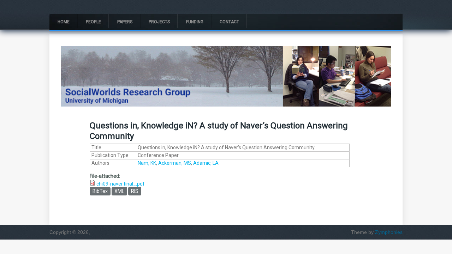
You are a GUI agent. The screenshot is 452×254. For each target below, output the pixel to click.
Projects (159, 21)
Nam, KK (147, 163)
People (93, 21)
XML (119, 191)
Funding (194, 21)
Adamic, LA (206, 163)
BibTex (100, 191)
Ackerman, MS (174, 163)
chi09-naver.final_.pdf (120, 184)
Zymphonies (389, 232)
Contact (229, 21)
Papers (124, 21)
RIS (134, 191)
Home (64, 21)
